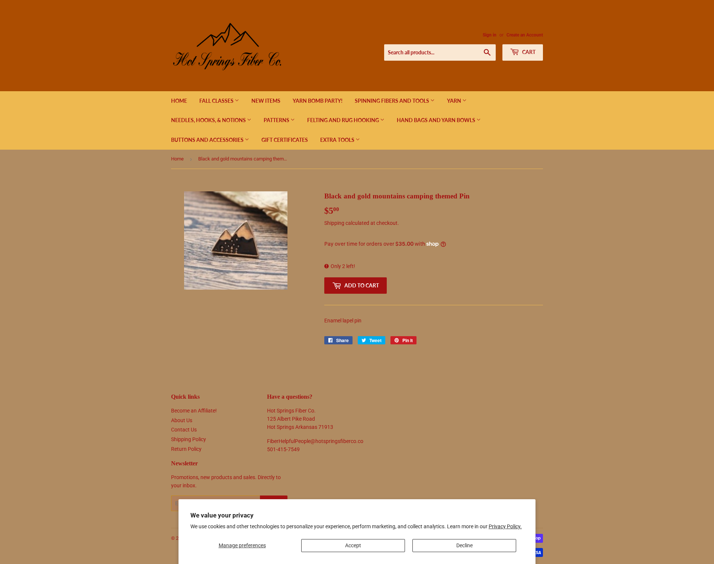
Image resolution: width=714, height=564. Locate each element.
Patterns (277, 120)
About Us (181, 420)
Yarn (454, 101)
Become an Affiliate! (194, 411)
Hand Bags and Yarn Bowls (436, 120)
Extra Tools (338, 140)
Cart (528, 52)
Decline (464, 545)
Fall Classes (217, 101)
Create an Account (524, 35)
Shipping (334, 223)
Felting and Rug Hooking (343, 120)
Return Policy (186, 449)
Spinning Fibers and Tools (392, 101)
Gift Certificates (284, 140)
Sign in (489, 35)
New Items (265, 101)
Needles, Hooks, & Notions (209, 120)
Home (179, 101)
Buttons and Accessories (208, 140)
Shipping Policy (188, 439)
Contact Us (184, 430)
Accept (353, 545)
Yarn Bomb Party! (317, 101)
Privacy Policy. (505, 526)
